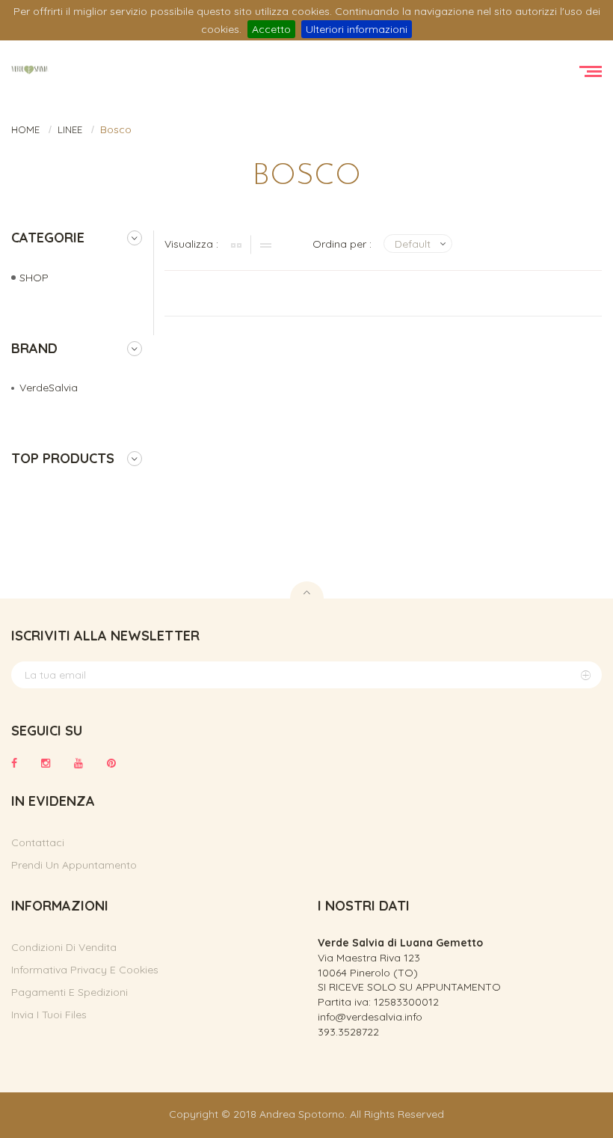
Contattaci (37, 842)
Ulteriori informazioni (356, 29)
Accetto (271, 29)
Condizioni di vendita (64, 947)
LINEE (70, 129)
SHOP (34, 277)
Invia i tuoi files (49, 1014)
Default (413, 244)
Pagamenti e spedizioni (69, 992)
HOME (25, 129)
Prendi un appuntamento (74, 865)
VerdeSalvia (48, 387)
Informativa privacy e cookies (84, 969)
